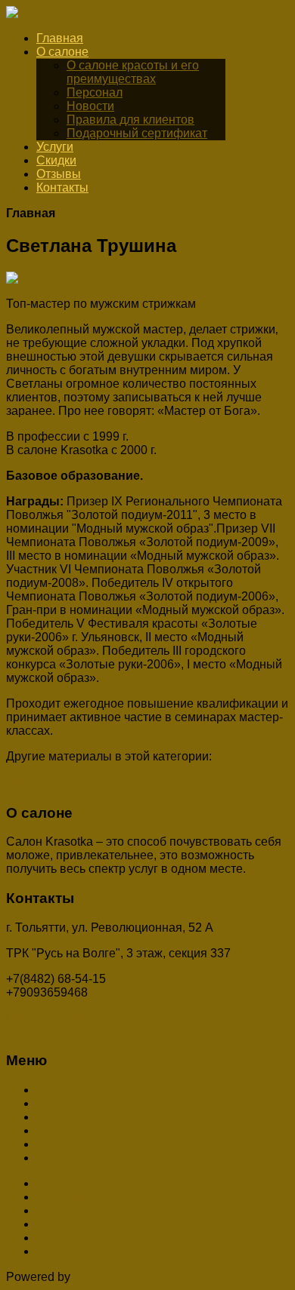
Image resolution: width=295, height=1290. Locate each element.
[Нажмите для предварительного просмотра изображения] (66, 278)
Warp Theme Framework (139, 1276)
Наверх (27, 783)
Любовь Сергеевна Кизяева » (147, 769)
